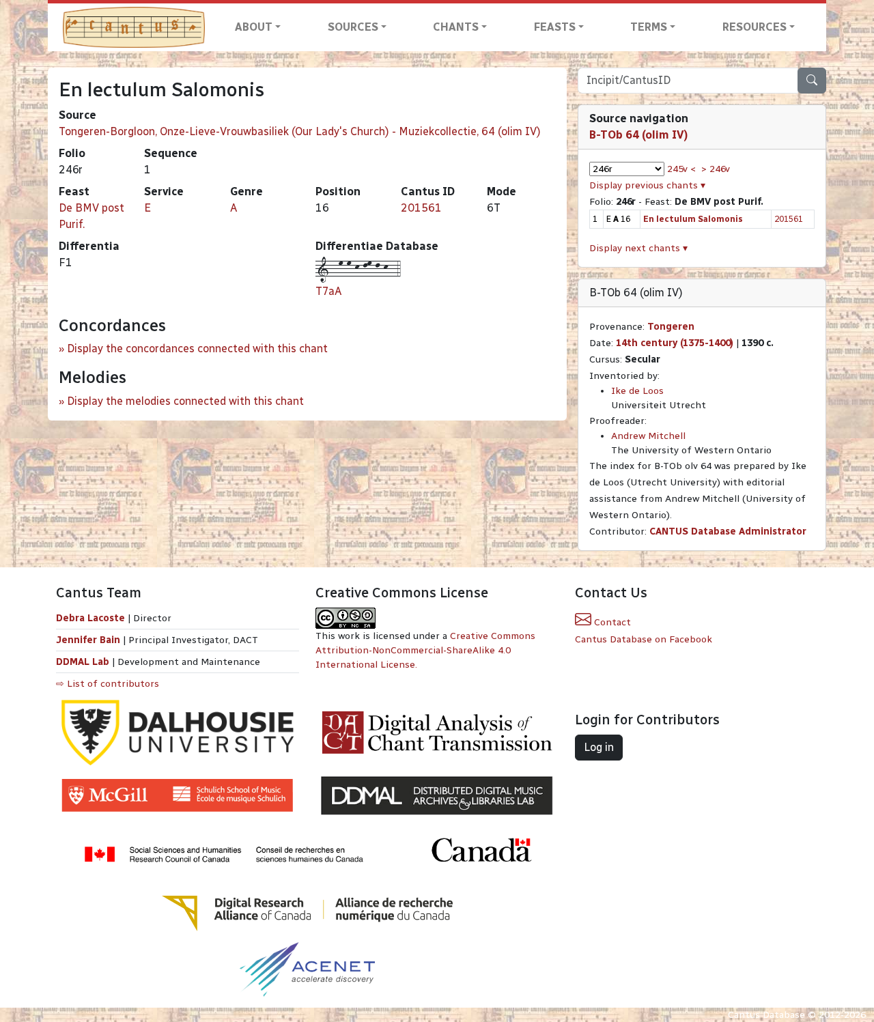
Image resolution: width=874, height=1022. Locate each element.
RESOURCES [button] (754, 26)
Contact (611, 622)
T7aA (328, 291)
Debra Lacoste (90, 618)
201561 (421, 207)
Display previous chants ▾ (647, 185)
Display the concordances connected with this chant (197, 348)
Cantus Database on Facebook (643, 639)
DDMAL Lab (82, 662)
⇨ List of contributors (107, 684)
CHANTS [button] (456, 26)
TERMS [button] (648, 26)
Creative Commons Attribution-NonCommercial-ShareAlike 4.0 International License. (425, 650)
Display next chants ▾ (638, 248)
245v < (681, 169)
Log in (599, 747)
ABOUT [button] (253, 26)
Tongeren (670, 326)
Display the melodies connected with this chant (185, 401)
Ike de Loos (637, 391)
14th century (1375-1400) (674, 343)
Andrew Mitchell (648, 436)
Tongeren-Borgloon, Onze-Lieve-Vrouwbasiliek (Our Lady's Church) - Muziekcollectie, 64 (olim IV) (300, 131)
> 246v (715, 169)
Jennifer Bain (89, 640)
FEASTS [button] (555, 26)
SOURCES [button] (353, 26)
